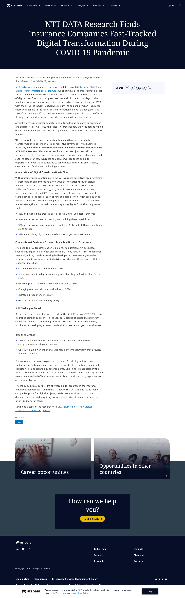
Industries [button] (32, 5)
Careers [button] (113, 5)
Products (99, 560)
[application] (92, 591)
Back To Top (161, 579)
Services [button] (49, 5)
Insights (138, 548)
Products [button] (65, 5)
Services (98, 554)
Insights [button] (81, 5)
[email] (127, 88)
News (19, 422)
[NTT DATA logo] (11, 5)
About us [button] (97, 5)
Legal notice (22, 578)
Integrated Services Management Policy (75, 578)
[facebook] (133, 88)
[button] (180, 5)
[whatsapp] (150, 88)
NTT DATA (21, 87)
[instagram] (29, 549)
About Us (139, 554)
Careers (138, 560)
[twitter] (144, 88)
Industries (100, 548)
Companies (40, 578)
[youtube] (23, 549)
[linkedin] (138, 88)
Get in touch (92, 518)
